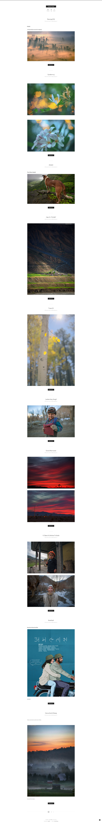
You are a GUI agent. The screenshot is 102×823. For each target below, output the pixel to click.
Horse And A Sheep (51, 713)
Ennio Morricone (51, 450)
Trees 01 (51, 308)
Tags (51, 10)
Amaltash (51, 620)
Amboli (51, 165)
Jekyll (49, 821)
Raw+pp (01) (51, 19)
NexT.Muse (56, 821)
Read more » (51, 64)
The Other (29, 172)
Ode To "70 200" (51, 217)
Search (54, 10)
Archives (48, 10)
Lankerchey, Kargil (51, 399)
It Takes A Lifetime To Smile (51, 535)
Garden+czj (51, 74)
